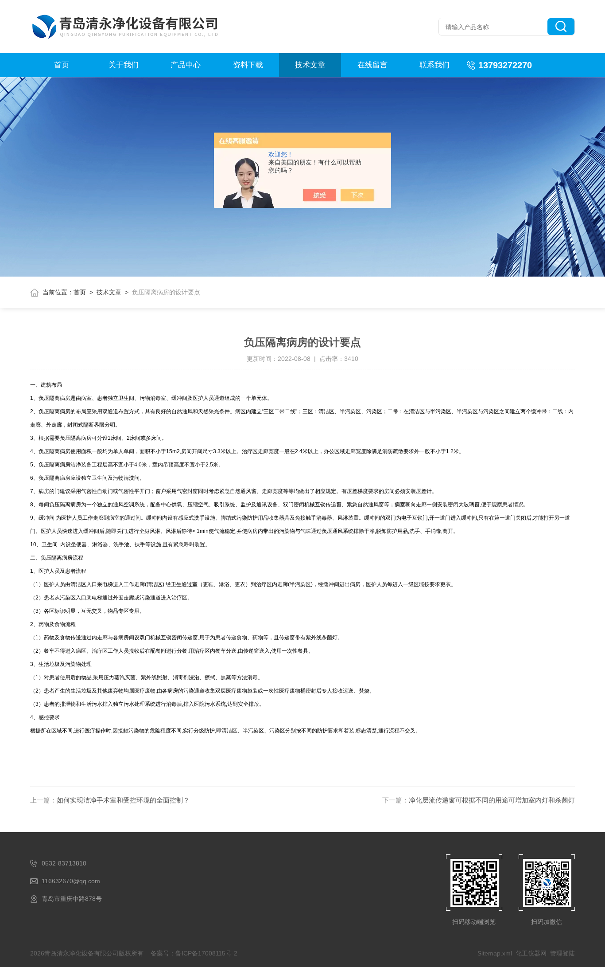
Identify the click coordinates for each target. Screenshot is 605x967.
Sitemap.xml (494, 953)
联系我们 (434, 65)
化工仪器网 (531, 953)
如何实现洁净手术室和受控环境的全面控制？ (123, 800)
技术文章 (310, 65)
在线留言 (372, 65)
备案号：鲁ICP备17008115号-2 (194, 953)
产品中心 (186, 65)
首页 (61, 65)
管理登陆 (562, 953)
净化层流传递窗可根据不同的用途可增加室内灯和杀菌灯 (492, 800)
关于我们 (124, 65)
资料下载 (248, 65)
